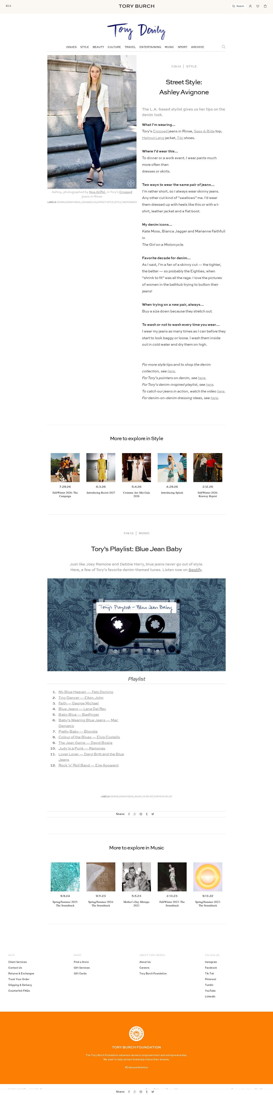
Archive (197, 47)
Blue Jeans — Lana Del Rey (82, 709)
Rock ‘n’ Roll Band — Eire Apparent (88, 765)
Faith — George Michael (78, 703)
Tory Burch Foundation (153, 973)
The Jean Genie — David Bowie (85, 743)
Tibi (180, 138)
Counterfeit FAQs (19, 990)
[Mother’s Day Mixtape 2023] (136, 876)
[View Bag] (265, 6)
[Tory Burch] (136, 6)
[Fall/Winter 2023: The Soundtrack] (172, 876)
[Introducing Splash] (172, 467)
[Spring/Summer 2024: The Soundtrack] (100, 876)
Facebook (211, 967)
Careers (144, 967)
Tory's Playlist (163, 797)
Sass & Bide (204, 131)
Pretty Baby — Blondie (78, 731)
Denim (61, 202)
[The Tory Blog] (136, 32)
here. (172, 371)
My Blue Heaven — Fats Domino (85, 692)
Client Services (17, 961)
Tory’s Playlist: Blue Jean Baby (136, 549)
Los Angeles (89, 202)
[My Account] (250, 6)
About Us (145, 961)
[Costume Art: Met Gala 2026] (136, 467)
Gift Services (82, 967)
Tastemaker (129, 202)
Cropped (125, 192)
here (201, 378)
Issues (71, 47)
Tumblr (209, 984)
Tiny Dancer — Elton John (80, 698)
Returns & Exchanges (21, 973)
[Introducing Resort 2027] (100, 467)
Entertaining (150, 47)
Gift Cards (80, 973)
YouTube (210, 990)
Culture (114, 47)
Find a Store (81, 961)
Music (169, 47)
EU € (8, 6)
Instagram (211, 961)
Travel (130, 47)
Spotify (195, 570)
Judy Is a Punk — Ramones (81, 748)
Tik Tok (209, 973)
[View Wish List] (258, 6)
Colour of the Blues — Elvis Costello (89, 737)
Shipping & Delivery (20, 984)
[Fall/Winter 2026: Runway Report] (207, 467)
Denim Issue (73, 202)
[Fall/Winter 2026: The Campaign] (65, 467)
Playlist (148, 797)
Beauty (98, 47)
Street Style (105, 202)
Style (84, 47)
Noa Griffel (97, 192)
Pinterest (210, 979)
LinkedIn (210, 996)
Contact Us (15, 967)
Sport (182, 47)
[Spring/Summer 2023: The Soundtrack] (207, 876)
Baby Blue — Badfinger (78, 715)
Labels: (52, 202)
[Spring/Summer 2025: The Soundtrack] (65, 876)
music (138, 797)
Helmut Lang (153, 138)
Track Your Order (18, 979)
